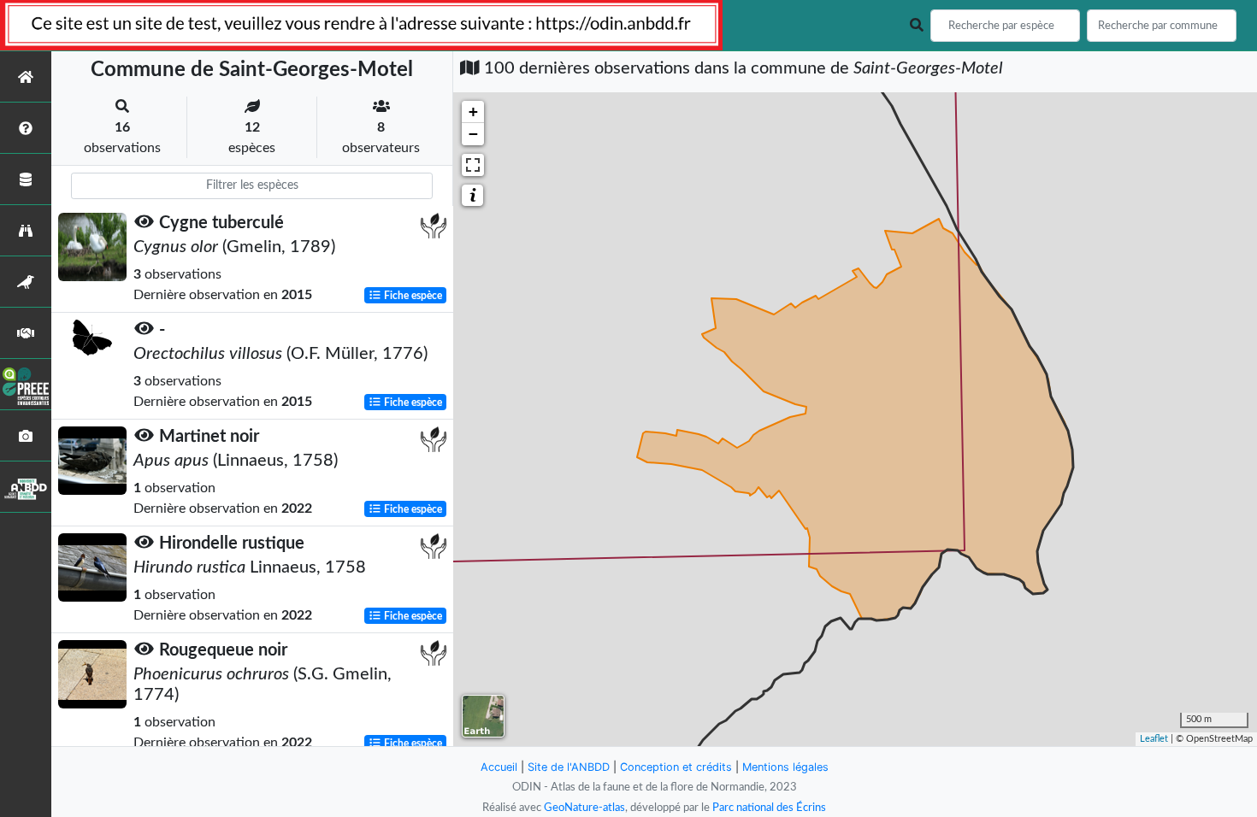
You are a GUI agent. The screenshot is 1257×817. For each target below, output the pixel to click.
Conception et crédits (676, 767)
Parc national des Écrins (769, 807)
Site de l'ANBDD (569, 767)
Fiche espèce (411, 296)
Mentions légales (785, 767)
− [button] (473, 134)
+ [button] (473, 111)
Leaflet (1154, 739)
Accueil (499, 767)
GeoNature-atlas (584, 807)
